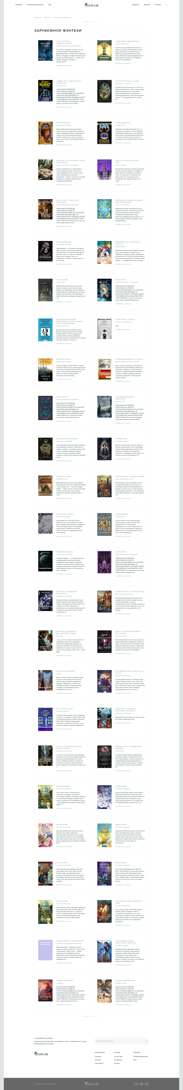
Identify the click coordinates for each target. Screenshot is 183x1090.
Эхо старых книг (64, 709)
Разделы (135, 4)
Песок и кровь (63, 476)
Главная (18, 4)
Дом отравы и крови (66, 439)
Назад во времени (65, 671)
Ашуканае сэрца (64, 514)
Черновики (99, 1063)
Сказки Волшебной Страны (129, 359)
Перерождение (63, 242)
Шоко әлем (121, 786)
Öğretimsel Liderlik (125, 319)
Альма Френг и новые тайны (129, 476)
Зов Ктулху (121, 280)
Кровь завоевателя (125, 980)
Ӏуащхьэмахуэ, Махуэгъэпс (70, 941)
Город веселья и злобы (127, 81)
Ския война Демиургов (127, 41)
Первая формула (64, 980)
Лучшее (158, 4)
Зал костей (62, 280)
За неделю (118, 1060)
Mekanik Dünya (63, 359)
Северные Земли (64, 552)
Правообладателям (35, 4)
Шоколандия (63, 786)
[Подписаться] (146, 1041)
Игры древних (63, 123)
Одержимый (121, 514)
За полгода (118, 1056)
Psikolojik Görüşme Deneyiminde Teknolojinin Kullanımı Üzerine (69, 321)
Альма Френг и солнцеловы (129, 592)
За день (117, 1063)
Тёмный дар (121, 439)
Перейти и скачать (64, 65)
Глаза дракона (123, 123)
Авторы (147, 4)
